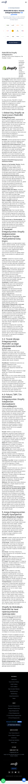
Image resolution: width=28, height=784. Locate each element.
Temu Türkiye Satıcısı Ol (14, 733)
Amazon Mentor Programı (14, 735)
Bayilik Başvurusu (14, 691)
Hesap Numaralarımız (14, 696)
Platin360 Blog (14, 693)
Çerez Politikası (14, 686)
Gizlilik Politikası (14, 684)
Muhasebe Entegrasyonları (14, 708)
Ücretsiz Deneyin (13, 42)
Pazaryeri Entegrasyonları (14, 706)
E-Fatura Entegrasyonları (14, 713)
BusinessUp (14, 737)
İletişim (14, 698)
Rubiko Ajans (14, 742)
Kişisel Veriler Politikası (14, 681)
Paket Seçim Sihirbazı (14, 724)
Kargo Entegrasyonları (14, 710)
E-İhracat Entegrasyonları (14, 717)
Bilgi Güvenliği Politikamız (14, 689)
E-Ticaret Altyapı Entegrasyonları (14, 715)
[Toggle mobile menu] (26, 2)
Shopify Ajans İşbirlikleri (14, 740)
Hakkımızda (14, 679)
